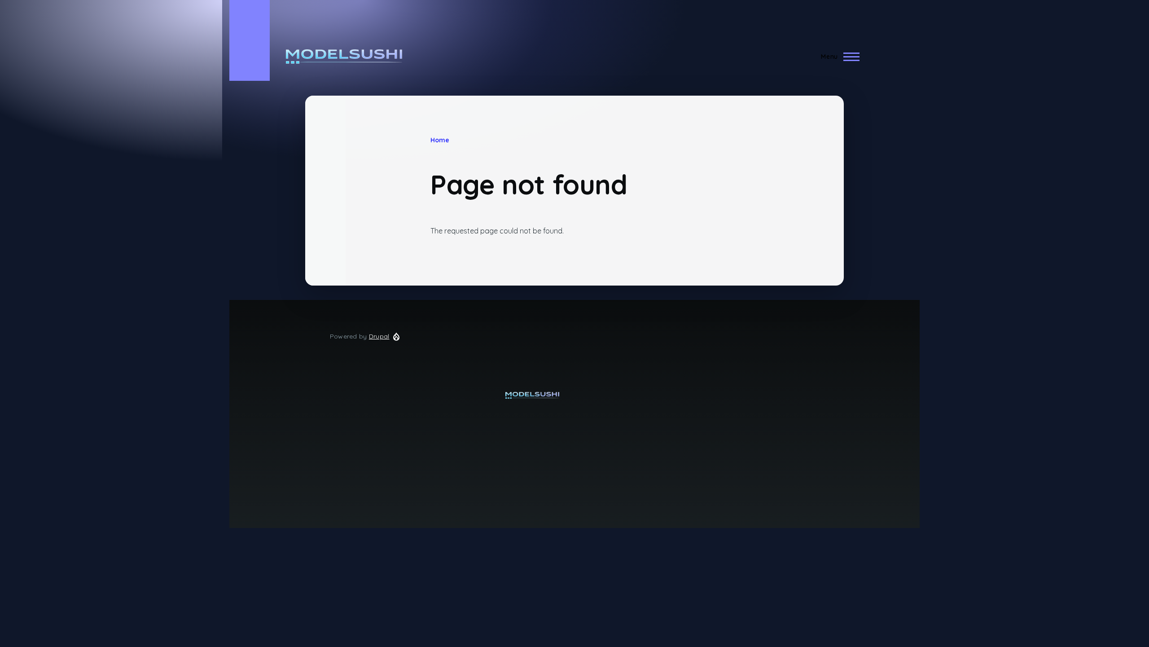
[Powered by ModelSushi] (532, 395)
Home (439, 140)
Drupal (379, 336)
